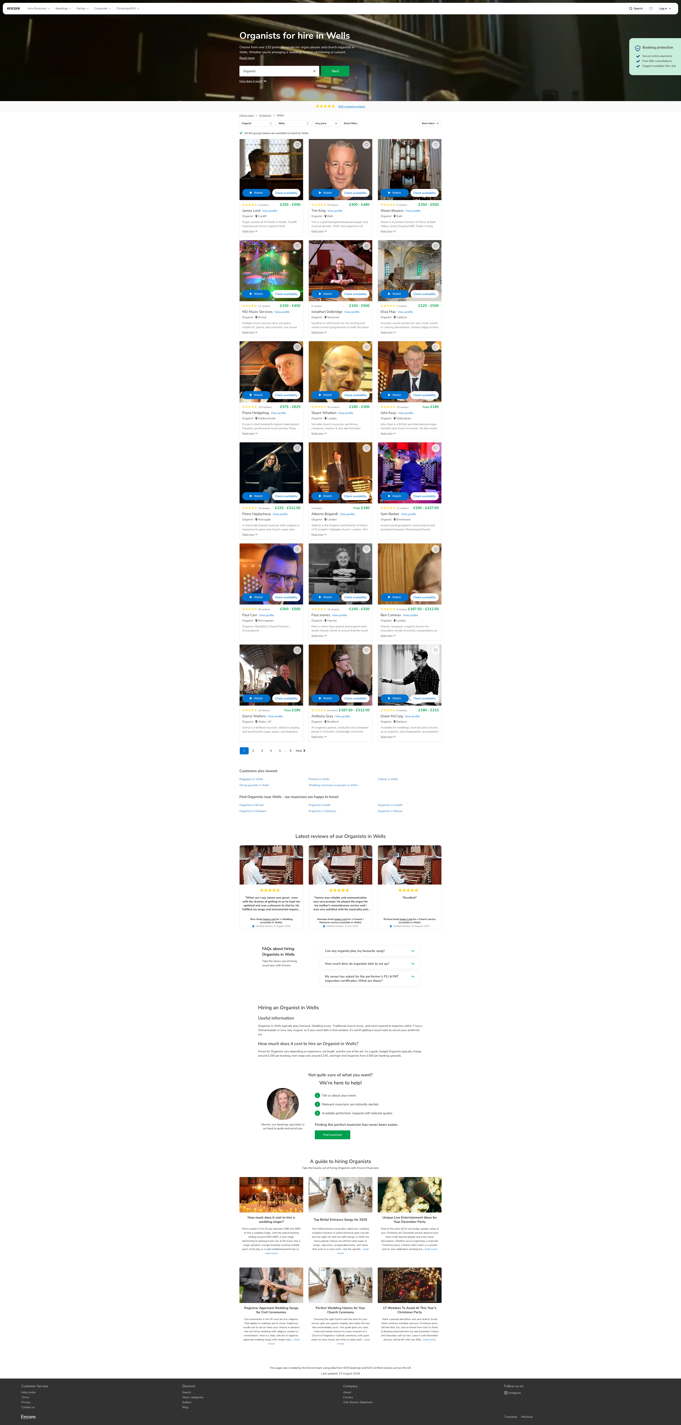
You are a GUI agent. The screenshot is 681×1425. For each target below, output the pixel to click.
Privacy (26, 1402)
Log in (663, 8)
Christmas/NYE (126, 8)
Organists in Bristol (251, 805)
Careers (348, 1397)
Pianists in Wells (319, 779)
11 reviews (264, 306)
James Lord (269, 919)
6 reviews (402, 609)
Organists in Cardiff (390, 805)
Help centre (28, 1392)
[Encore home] (13, 8)
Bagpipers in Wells (251, 779)
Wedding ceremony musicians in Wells (333, 785)
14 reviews (264, 508)
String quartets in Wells (254, 785)
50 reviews (333, 407)
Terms (25, 1397)
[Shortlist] (651, 8)
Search (638, 8)
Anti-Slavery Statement (357, 1402)
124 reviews (265, 407)
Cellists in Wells (388, 779)
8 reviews (332, 205)
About (347, 1392)
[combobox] (257, 123)
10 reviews (403, 407)
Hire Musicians (37, 8)
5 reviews (263, 205)
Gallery (186, 1402)
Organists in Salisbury (322, 811)
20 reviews (264, 609)
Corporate (100, 8)
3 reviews (402, 306)
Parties (81, 8)
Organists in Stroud (390, 811)
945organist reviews (351, 107)
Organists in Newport (253, 811)
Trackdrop (510, 1417)
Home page (246, 115)
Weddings (61, 8)
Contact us (28, 1407)
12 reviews (333, 609)
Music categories (192, 1397)
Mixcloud (527, 1417)
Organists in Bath (319, 805)
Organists (265, 115)
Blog (185, 1407)
